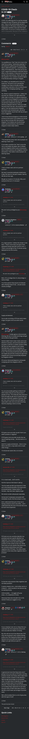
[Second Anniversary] (8, 221)
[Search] (24, 1)
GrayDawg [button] (8, 189)
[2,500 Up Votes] (12, 190)
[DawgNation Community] (8, 1)
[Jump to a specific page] (26, 49)
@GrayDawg (5, 334)
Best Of (3, 722)
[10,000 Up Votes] (14, 17)
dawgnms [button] (7, 607)
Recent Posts (4, 718)
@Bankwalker (5, 59)
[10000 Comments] (12, 163)
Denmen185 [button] (8, 370)
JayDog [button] (7, 53)
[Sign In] (27, 1)
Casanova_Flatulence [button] (10, 219)
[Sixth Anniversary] (10, 163)
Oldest (7, 46)
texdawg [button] (7, 161)
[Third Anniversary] (8, 190)
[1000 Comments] (10, 190)
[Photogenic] (8, 17)
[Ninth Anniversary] (10, 55)
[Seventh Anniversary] (10, 17)
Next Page (6, 708)
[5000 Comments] (12, 17)
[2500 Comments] (10, 221)
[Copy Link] (11, 18)
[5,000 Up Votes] (14, 55)
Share (3, 39)
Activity (3, 720)
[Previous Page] (20, 49)
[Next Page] (24, 49)
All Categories (4, 716)
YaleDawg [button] (7, 15)
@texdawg (23, 210)
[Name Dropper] (6, 17)
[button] (2, 15)
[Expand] (14, 35)
